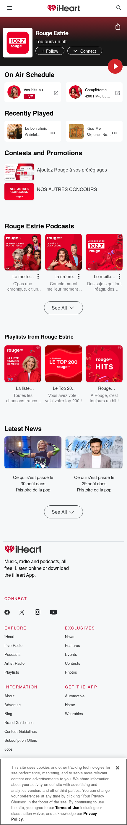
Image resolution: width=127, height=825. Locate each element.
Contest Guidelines (20, 731)
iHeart (9, 636)
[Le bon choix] (14, 131)
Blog (8, 713)
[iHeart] (63, 9)
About (9, 696)
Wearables (74, 713)
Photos (71, 672)
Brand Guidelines (19, 722)
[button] (115, 66)
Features (72, 645)
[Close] (117, 767)
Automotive (74, 696)
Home (70, 704)
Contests (72, 663)
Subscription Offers (20, 740)
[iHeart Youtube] (53, 611)
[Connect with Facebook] (7, 611)
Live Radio (13, 645)
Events (71, 654)
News (69, 636)
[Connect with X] (21, 611)
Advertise (12, 704)
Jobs (8, 749)
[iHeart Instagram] (37, 611)
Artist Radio (14, 663)
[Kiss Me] (76, 131)
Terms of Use (67, 807)
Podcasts (12, 654)
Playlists (11, 672)
